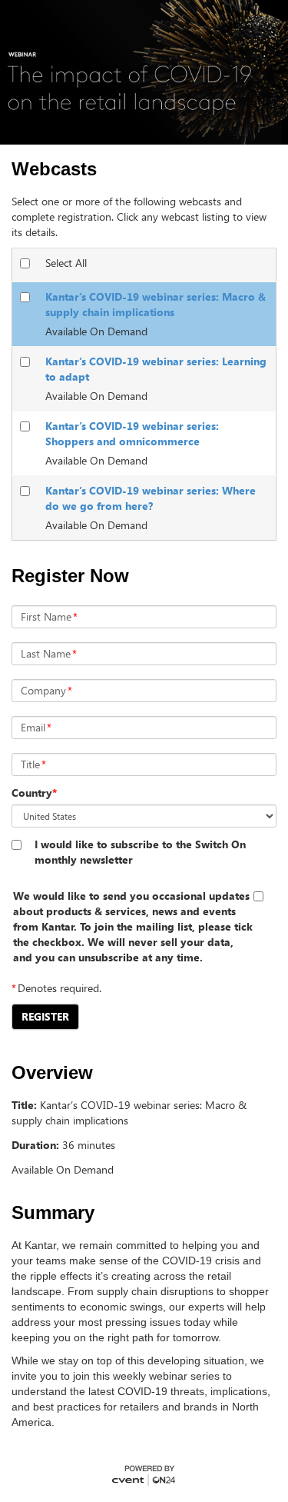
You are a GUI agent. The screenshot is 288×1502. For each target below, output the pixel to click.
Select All (66, 262)
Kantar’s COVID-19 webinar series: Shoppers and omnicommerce (132, 433)
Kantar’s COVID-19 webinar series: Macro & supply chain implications (155, 304)
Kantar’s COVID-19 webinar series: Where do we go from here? (150, 498)
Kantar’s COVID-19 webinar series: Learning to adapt (155, 369)
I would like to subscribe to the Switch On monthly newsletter (140, 852)
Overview (52, 1073)
